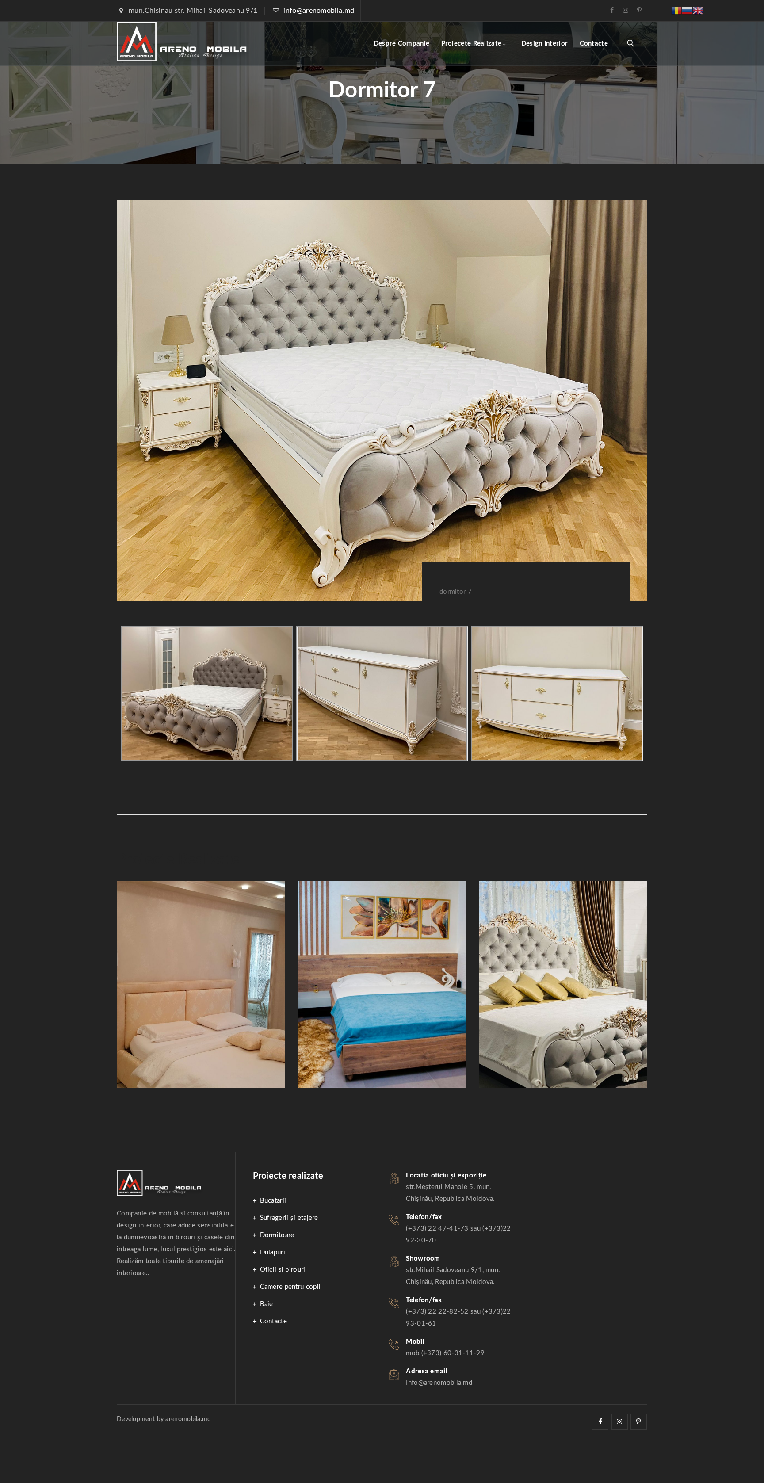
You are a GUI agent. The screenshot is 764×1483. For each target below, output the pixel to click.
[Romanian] (676, 10)
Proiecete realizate (471, 43)
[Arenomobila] (183, 44)
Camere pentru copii (290, 1287)
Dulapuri (272, 1252)
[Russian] (687, 10)
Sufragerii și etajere (289, 1218)
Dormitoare (277, 1235)
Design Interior (544, 43)
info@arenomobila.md (318, 10)
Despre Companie (402, 43)
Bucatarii (273, 1200)
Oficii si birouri (283, 1269)
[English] (697, 10)
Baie (266, 1304)
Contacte (594, 43)
